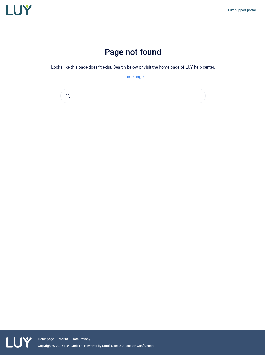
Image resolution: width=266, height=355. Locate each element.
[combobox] (133, 96)
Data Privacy (81, 339)
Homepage (46, 339)
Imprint (63, 339)
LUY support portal (242, 10)
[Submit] (68, 96)
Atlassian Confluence (138, 346)
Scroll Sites (110, 346)
